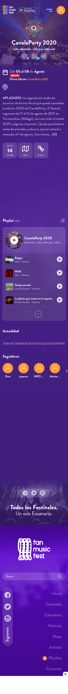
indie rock (49, 49)
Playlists (55, 658)
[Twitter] (34, 492)
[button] (24, 56)
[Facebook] (25, 492)
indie (16, 49)
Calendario (53, 615)
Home (57, 593)
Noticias (55, 625)
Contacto (54, 668)
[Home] (9, 14)
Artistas (55, 647)
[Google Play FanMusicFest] (27, 10)
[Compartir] (43, 56)
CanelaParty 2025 (38, 79)
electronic (25, 49)
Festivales (54, 604)
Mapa (57, 636)
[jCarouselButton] (66, 370)
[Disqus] (34, 431)
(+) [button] (54, 134)
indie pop (38, 49)
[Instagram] (42, 492)
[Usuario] (60, 10)
